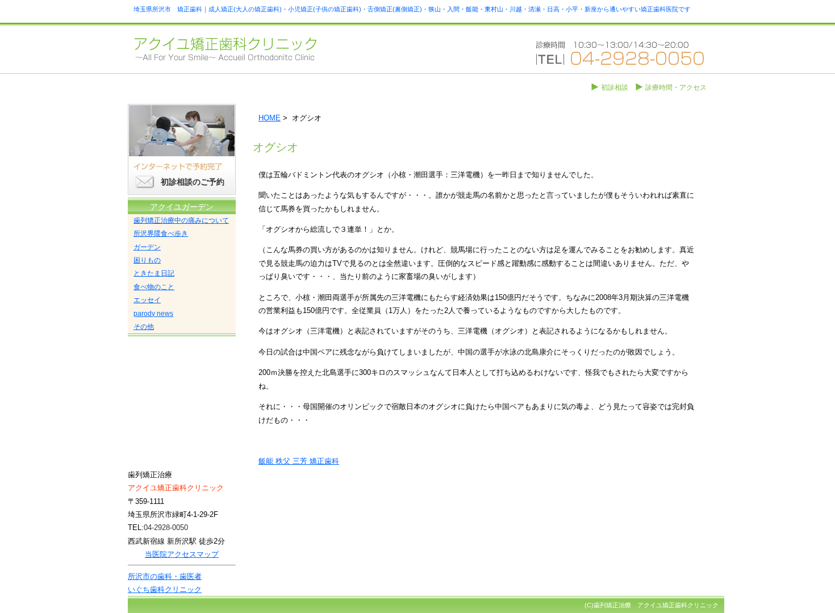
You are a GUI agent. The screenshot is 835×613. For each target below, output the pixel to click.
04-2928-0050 (166, 527)
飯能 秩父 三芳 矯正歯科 (298, 461)
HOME (269, 118)
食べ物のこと (153, 287)
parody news (153, 314)
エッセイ (147, 300)
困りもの (147, 260)
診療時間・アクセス (676, 87)
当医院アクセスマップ (182, 554)
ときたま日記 (153, 273)
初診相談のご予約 (192, 181)
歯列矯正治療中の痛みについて (181, 220)
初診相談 (614, 87)
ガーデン (147, 247)
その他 (143, 327)
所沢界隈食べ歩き (160, 233)
